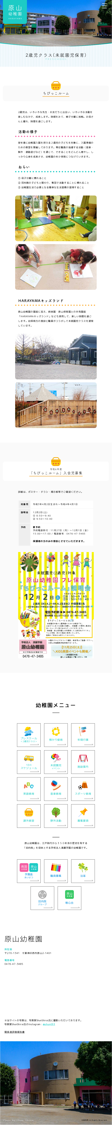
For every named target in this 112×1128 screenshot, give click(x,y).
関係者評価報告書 (15, 1032)
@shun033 (49, 1024)
